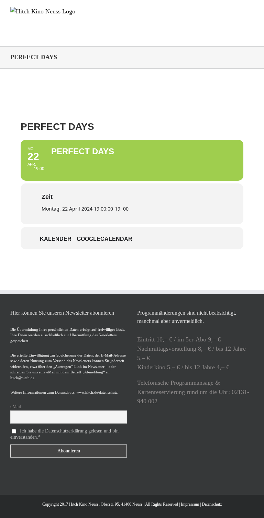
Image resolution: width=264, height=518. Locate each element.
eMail (15, 406)
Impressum (190, 504)
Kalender (56, 239)
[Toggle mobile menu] (251, 10)
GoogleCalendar (104, 239)
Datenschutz (212, 504)
